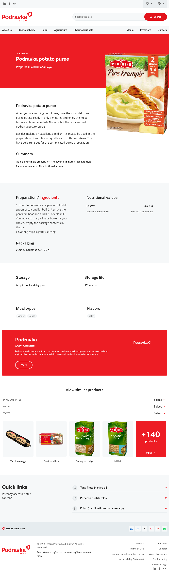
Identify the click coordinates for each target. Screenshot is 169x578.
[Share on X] (144, 529)
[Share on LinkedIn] (131, 529)
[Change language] (161, 4)
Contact (163, 549)
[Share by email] (157, 529)
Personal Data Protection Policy (127, 554)
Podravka (23, 53)
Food (45, 30)
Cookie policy (160, 559)
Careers (162, 30)
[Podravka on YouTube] (14, 4)
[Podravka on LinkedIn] (4, 4)
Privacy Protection (157, 554)
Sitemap (139, 543)
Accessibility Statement (131, 559)
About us (7, 30)
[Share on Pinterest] (151, 529)
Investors (145, 30)
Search (158, 16)
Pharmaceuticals (83, 30)
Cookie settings (159, 564)
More (24, 365)
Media (130, 30)
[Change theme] (149, 4)
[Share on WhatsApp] (164, 529)
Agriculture (60, 30)
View (149, 453)
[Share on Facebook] (138, 529)
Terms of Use (137, 549)
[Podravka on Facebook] (9, 4)
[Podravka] (17, 20)
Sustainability (27, 30)
